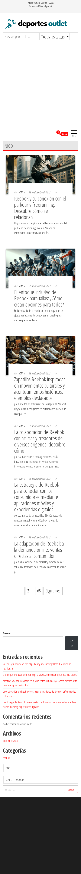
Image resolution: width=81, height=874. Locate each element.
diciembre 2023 (10, 740)
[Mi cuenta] (51, 134)
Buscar (7, 633)
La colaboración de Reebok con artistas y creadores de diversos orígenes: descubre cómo (40, 441)
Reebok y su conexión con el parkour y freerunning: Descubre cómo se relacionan (40, 208)
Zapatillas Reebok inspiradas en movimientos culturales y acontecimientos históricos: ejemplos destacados (39, 388)
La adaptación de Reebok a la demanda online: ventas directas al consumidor (39, 550)
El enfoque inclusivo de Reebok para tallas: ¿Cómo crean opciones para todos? (39, 298)
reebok (6, 758)
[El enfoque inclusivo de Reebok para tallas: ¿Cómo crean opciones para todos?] (40, 268)
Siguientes (53, 591)
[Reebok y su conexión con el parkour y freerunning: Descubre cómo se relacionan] (40, 174)
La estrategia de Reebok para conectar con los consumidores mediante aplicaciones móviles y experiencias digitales (36, 497)
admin (22, 192)
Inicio (8, 146)
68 (39, 591)
